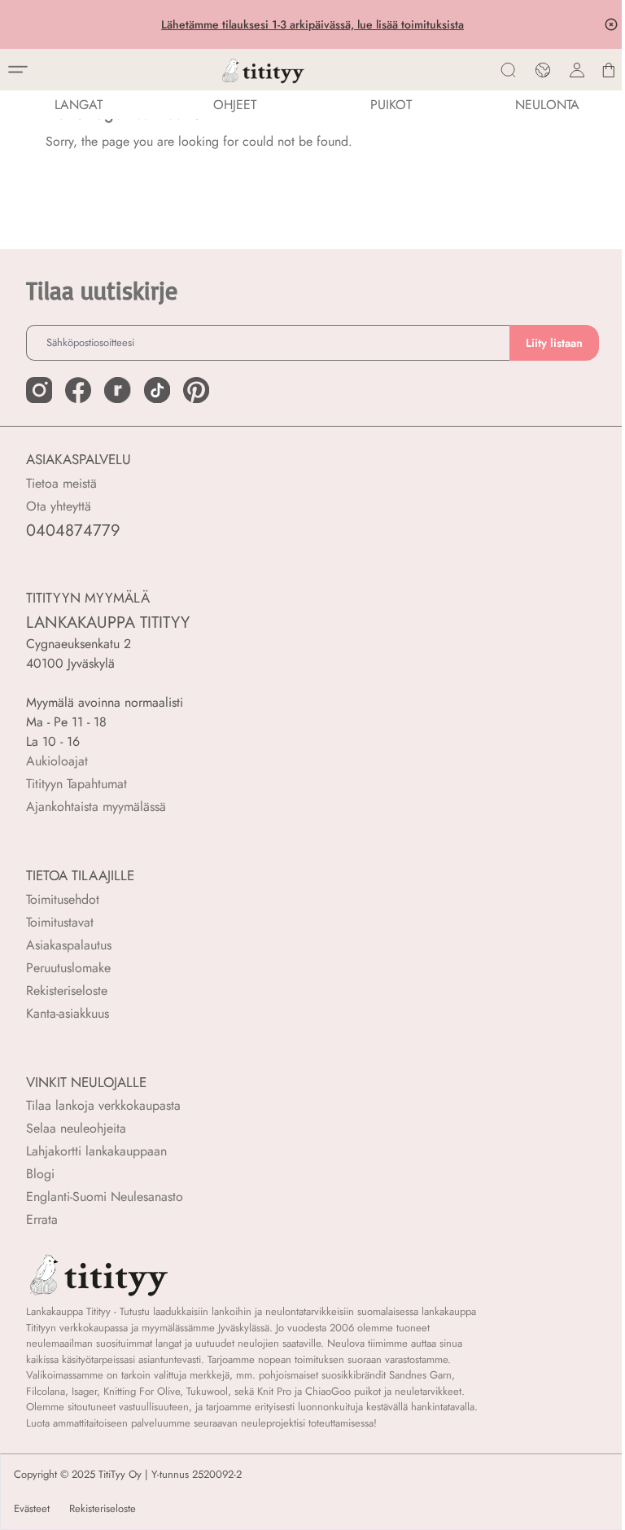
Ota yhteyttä (58, 506)
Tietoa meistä (61, 483)
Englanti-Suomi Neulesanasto (104, 1196)
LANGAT (79, 104)
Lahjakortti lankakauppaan (96, 1151)
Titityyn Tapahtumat (76, 783)
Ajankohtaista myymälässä (96, 806)
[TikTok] (157, 390)
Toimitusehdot (62, 899)
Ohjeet (234, 104)
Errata (42, 1219)
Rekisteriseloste (66, 990)
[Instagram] (39, 390)
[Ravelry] (117, 390)
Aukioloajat (57, 761)
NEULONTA (547, 104)
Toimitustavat (60, 922)
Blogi (40, 1173)
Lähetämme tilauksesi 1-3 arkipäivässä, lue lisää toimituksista (312, 24)
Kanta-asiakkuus (67, 1013)
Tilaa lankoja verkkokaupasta (103, 1105)
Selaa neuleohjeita (76, 1128)
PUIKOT (391, 104)
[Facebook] (78, 390)
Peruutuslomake (68, 967)
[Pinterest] (196, 390)
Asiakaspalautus (68, 945)
